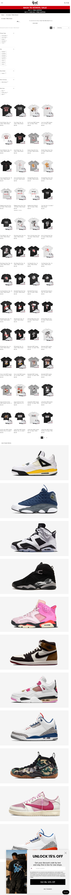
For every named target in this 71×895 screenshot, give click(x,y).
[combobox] (32, 868)
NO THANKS (48, 889)
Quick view (11, 101)
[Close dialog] (65, 853)
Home (2, 14)
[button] (51, 28)
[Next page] (46, 437)
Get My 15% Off (47, 882)
